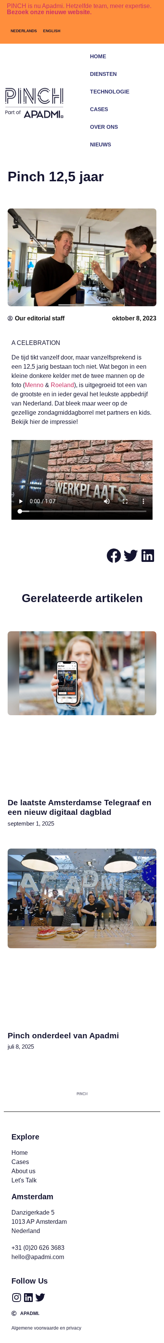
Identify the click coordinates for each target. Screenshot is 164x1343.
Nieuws (100, 144)
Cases (99, 109)
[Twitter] (40, 1297)
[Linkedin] (28, 1297)
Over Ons (104, 127)
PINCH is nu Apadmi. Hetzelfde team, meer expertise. (79, 9)
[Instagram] (16, 1297)
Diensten (103, 74)
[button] (141, 155)
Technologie (109, 92)
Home (98, 56)
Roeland (62, 385)
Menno (34, 385)
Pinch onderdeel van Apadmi (63, 1035)
